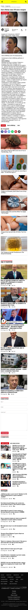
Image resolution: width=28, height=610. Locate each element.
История (12, 579)
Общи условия (14, 595)
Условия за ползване (15, 588)
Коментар (3, 412)
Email (2, 407)
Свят (22, 575)
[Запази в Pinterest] (15, 131)
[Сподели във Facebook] (2, 131)
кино (17, 579)
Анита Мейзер (11, 125)
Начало (2, 6)
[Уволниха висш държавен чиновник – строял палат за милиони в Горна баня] (14, 367)
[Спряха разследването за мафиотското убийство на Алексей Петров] (14, 389)
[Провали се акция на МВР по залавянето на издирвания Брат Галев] (14, 302)
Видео (11, 581)
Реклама (14, 591)
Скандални (18, 577)
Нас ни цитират (4, 581)
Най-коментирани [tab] (15, 443)
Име (2, 401)
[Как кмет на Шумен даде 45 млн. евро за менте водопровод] (14, 346)
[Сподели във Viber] (5, 131)
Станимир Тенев (6, 31)
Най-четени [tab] (5, 443)
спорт (22, 579)
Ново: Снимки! (4, 583)
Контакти (14, 593)
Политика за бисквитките (14, 599)
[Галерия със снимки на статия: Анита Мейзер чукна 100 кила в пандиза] (14, 19)
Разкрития (8, 6)
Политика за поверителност (14, 597)
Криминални (10, 577)
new (18, 125)
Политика (3, 577)
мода (16, 581)
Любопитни (16, 575)
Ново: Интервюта (13, 583)
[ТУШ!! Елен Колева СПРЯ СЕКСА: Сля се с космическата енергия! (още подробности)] (6, 479)
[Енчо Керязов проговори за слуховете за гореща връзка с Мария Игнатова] (6, 486)
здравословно (4, 579)
